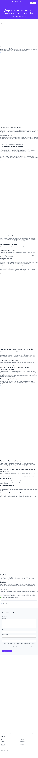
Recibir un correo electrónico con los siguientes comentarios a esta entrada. (18, 646)
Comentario (4, 618)
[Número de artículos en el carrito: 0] (28, 3)
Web (3, 638)
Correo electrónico (6, 634)
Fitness (25, 16)
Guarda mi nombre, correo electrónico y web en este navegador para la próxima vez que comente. (19, 644)
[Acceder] (26, 3)
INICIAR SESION (33, 3)
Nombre (4, 629)
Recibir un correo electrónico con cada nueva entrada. (14, 648)
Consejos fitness (21, 16)
